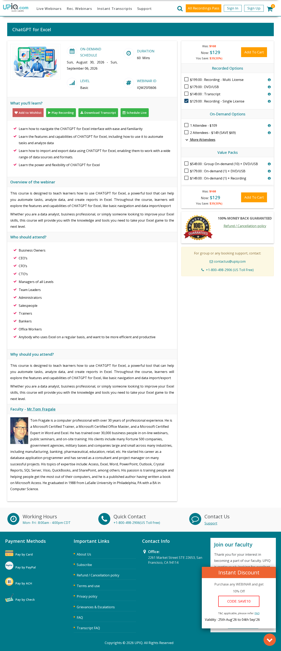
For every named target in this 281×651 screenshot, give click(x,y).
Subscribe (84, 564)
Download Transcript (100, 112)
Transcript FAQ (88, 628)
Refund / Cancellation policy (245, 226)
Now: (210, 52)
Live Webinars (49, 8)
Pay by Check (25, 599)
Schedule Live (137, 112)
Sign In (232, 8)
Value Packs (227, 152)
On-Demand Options (227, 114)
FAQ (257, 613)
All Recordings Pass (203, 8)
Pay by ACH (23, 583)
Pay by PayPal (25, 567)
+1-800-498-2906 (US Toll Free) (230, 270)
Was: (209, 46)
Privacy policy (87, 596)
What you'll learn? (26, 103)
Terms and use (88, 586)
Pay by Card (24, 554)
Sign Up (253, 8)
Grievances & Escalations (96, 607)
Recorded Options (227, 68)
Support (144, 8)
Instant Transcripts (114, 8)
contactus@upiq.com (230, 261)
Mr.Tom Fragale (41, 409)
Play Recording (63, 112)
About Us (84, 554)
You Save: (209, 58)
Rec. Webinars (79, 8)
